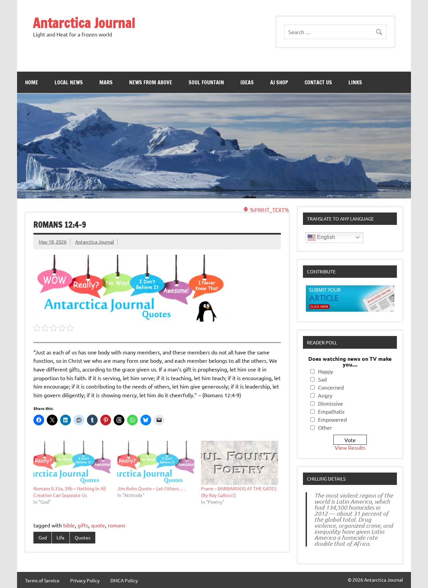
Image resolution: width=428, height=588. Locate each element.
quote (98, 525)
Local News (69, 82)
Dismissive (330, 403)
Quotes (82, 537)
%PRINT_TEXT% (268, 209)
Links (355, 82)
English (325, 237)
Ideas (247, 82)
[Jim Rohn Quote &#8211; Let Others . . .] (156, 463)
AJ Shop (279, 82)
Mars (106, 82)
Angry (325, 395)
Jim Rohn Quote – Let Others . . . (151, 488)
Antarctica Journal (84, 22)
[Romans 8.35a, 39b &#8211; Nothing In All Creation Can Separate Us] (72, 463)
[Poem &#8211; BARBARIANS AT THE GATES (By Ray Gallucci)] (239, 463)
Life (61, 537)
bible (69, 525)
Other (325, 427)
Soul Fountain (206, 82)
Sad (322, 379)
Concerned (331, 387)
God (42, 537)
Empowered (332, 419)
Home (31, 82)
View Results (350, 447)
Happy (325, 371)
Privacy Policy (85, 580)
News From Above (150, 82)
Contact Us (318, 82)
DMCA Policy (124, 580)
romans (116, 525)
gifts (83, 525)
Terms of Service (42, 580)
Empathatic (331, 411)
